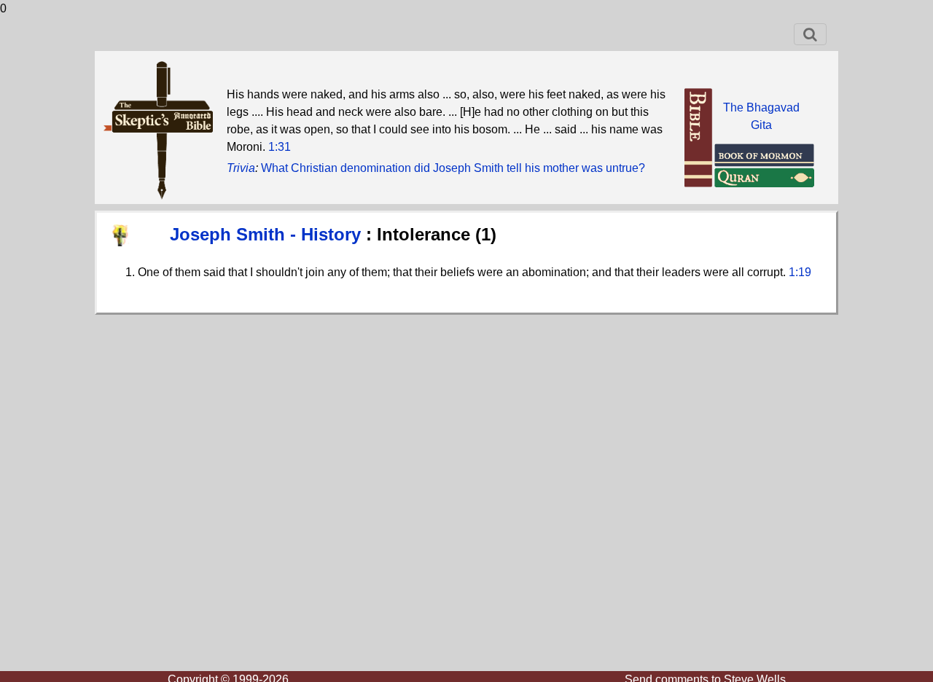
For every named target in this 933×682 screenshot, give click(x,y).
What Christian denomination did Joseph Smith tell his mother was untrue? (453, 168)
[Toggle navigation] (810, 34)
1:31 (279, 147)
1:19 (800, 272)
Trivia (241, 168)
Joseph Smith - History (268, 234)
